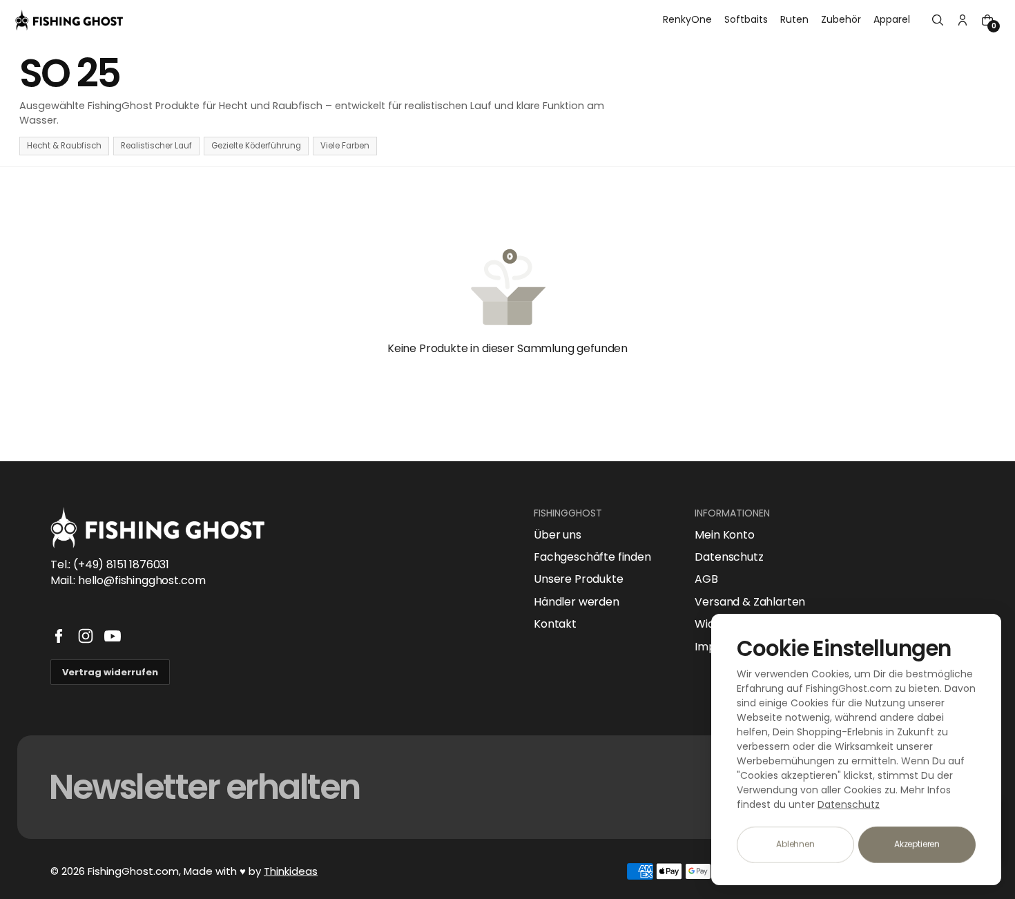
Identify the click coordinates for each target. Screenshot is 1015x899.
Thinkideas (291, 871)
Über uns (557, 535)
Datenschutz (729, 557)
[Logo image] (69, 20)
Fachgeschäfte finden (592, 557)
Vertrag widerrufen (110, 672)
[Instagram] (85, 636)
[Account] (962, 20)
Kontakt (555, 624)
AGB (706, 579)
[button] (937, 20)
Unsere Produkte (579, 579)
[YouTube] (112, 636)
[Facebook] (58, 636)
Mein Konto (724, 535)
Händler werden (576, 602)
